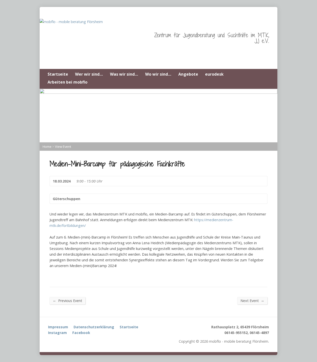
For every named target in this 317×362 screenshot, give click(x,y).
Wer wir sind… (89, 74)
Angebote (188, 74)
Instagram (57, 332)
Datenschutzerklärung (94, 327)
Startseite (58, 74)
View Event (63, 146)
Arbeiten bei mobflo (67, 82)
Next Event (252, 300)
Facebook (81, 332)
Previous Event (67, 300)
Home (47, 146)
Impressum (58, 327)
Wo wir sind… (158, 74)
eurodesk (214, 74)
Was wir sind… (124, 74)
